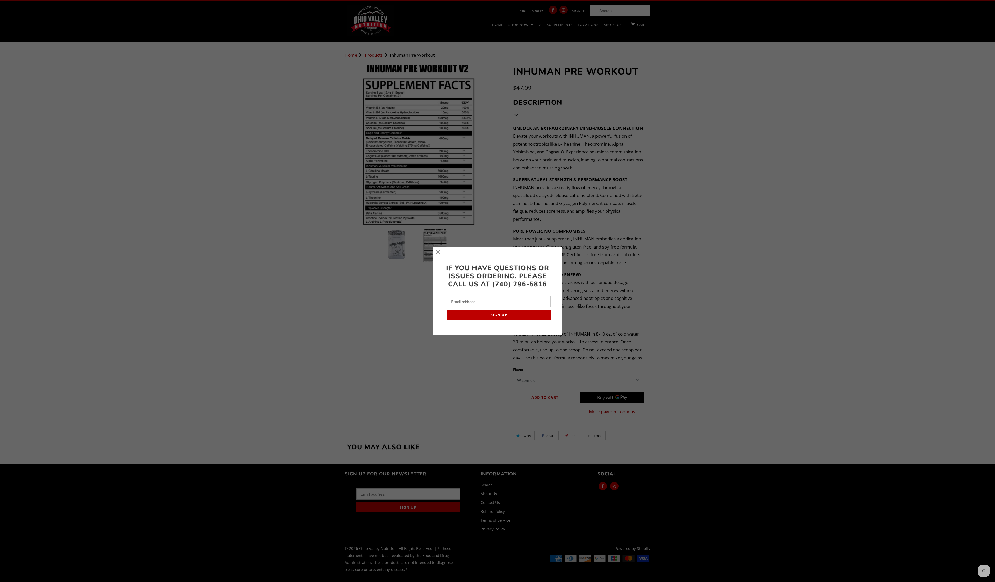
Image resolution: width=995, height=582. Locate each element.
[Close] (438, 252)
